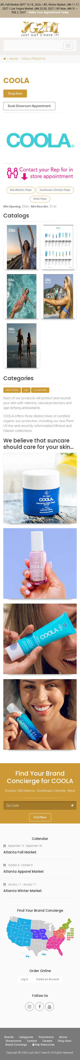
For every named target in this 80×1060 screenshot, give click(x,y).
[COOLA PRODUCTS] (40, 488)
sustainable (40, 390)
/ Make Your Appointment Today (47, 12)
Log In (24, 979)
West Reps (40, 198)
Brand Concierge (16, 1044)
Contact (32, 1040)
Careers (47, 1040)
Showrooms (13, 1040)
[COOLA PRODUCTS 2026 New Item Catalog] (21, 345)
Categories (26, 1037)
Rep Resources (44, 1044)
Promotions (46, 1037)
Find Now (40, 817)
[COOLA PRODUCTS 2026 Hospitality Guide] (21, 296)
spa (26, 390)
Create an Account (47, 979)
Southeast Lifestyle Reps (55, 190)
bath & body (12, 390)
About (63, 1037)
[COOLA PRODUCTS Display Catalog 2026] (58, 296)
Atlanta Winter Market (22, 890)
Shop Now (15, 93)
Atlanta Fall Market (19, 852)
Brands (9, 1037)
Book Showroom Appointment (29, 106)
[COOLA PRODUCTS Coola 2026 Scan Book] (58, 247)
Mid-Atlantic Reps (21, 190)
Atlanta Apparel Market (23, 871)
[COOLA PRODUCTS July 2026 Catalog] (21, 247)
